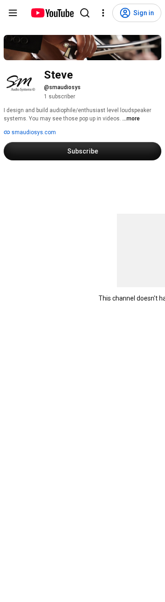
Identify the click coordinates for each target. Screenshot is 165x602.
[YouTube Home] (52, 13)
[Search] (84, 12)
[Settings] (103, 12)
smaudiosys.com (33, 132)
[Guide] (12, 12)
